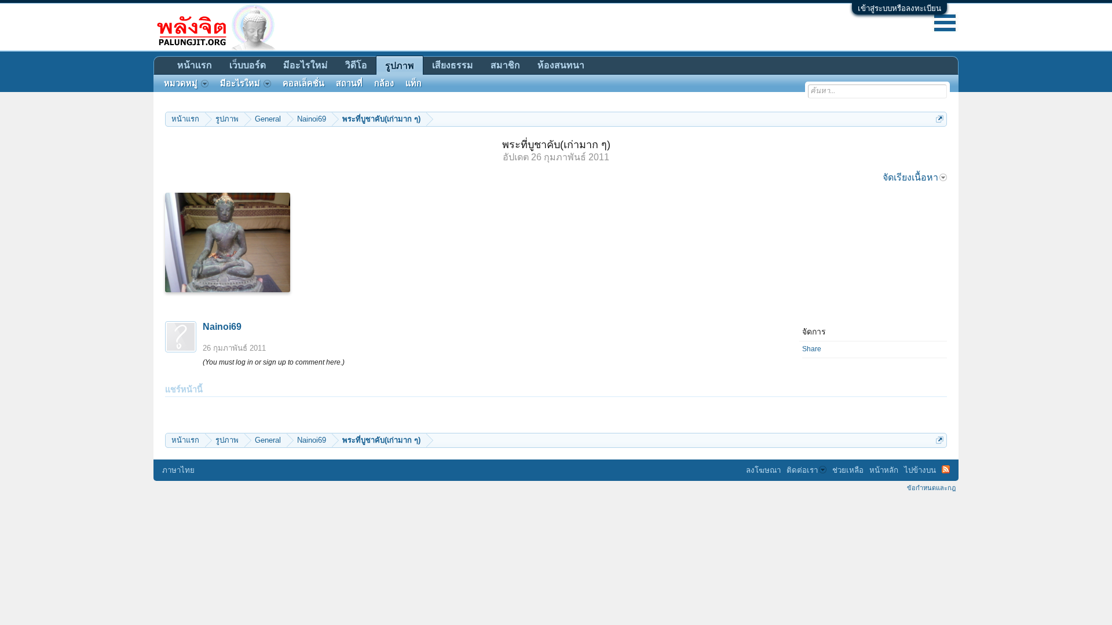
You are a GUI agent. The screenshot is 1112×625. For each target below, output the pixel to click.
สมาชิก (505, 65)
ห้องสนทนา (560, 65)
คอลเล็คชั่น (303, 83)
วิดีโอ (356, 65)
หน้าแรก (194, 65)
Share (811, 349)
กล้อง (384, 83)
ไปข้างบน (920, 470)
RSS (946, 469)
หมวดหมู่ (180, 83)
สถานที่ (349, 83)
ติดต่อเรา (802, 470)
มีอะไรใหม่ (305, 65)
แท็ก (413, 83)
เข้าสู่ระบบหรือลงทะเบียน (899, 8)
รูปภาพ (399, 66)
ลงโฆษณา (763, 470)
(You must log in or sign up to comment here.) (274, 362)
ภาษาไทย (178, 470)
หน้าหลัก (883, 470)
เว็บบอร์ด (247, 65)
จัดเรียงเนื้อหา (910, 177)
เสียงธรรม (452, 65)
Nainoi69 (222, 327)
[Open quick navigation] (939, 119)
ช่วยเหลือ (848, 470)
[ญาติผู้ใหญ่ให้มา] (227, 242)
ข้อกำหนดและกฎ (931, 487)
